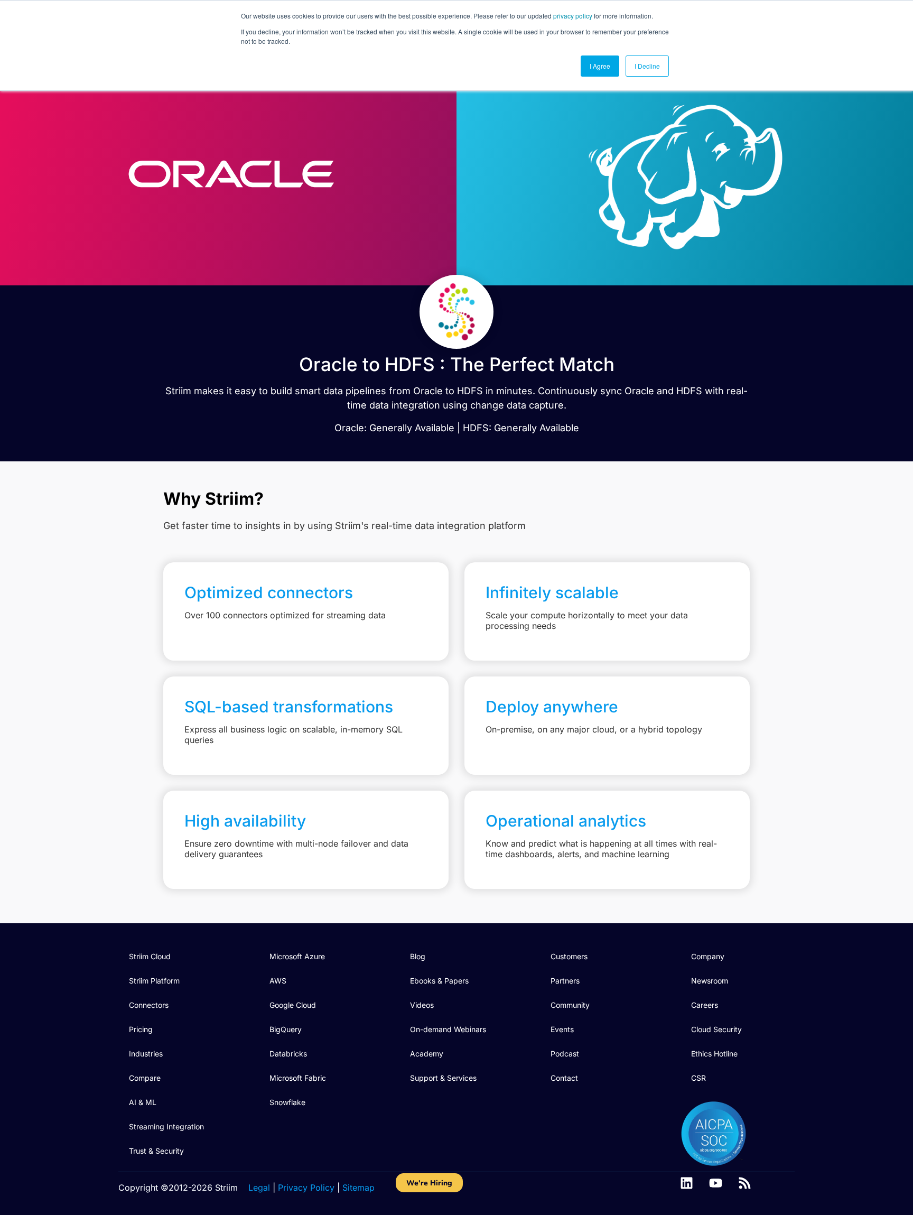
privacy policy (572, 15)
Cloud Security (716, 1029)
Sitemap (358, 1187)
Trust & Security (156, 1150)
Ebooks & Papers (439, 980)
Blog (417, 956)
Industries (146, 1053)
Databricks (288, 1053)
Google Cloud (292, 1004)
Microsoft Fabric (297, 1077)
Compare (145, 1077)
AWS (277, 980)
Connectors (149, 1004)
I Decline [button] (647, 65)
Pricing (141, 1029)
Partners (565, 980)
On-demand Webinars (448, 1029)
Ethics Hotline (714, 1053)
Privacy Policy (306, 1187)
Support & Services (443, 1077)
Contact (564, 1077)
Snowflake (287, 1102)
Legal (259, 1187)
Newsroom (709, 980)
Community (570, 1004)
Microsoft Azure (297, 956)
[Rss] (744, 1183)
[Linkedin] (686, 1183)
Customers (569, 956)
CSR (698, 1077)
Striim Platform (154, 980)
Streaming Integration (166, 1126)
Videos (422, 1004)
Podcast (565, 1053)
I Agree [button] (600, 65)
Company (707, 956)
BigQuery (285, 1029)
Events (562, 1029)
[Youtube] (715, 1183)
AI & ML (142, 1102)
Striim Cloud (150, 956)
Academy (426, 1053)
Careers (704, 1004)
